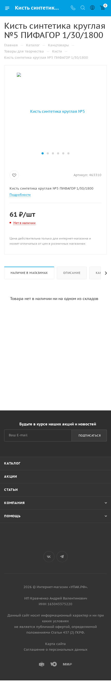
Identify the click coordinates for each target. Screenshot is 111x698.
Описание (71, 273)
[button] (42, 153)
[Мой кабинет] (92, 8)
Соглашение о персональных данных (56, 649)
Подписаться (89, 435)
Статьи (11, 489)
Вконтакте (48, 556)
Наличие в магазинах (29, 273)
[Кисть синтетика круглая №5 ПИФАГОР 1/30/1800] (55, 111)
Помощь (12, 516)
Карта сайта (55, 644)
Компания (14, 503)
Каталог (12, 463)
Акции (10, 476)
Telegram (62, 556)
